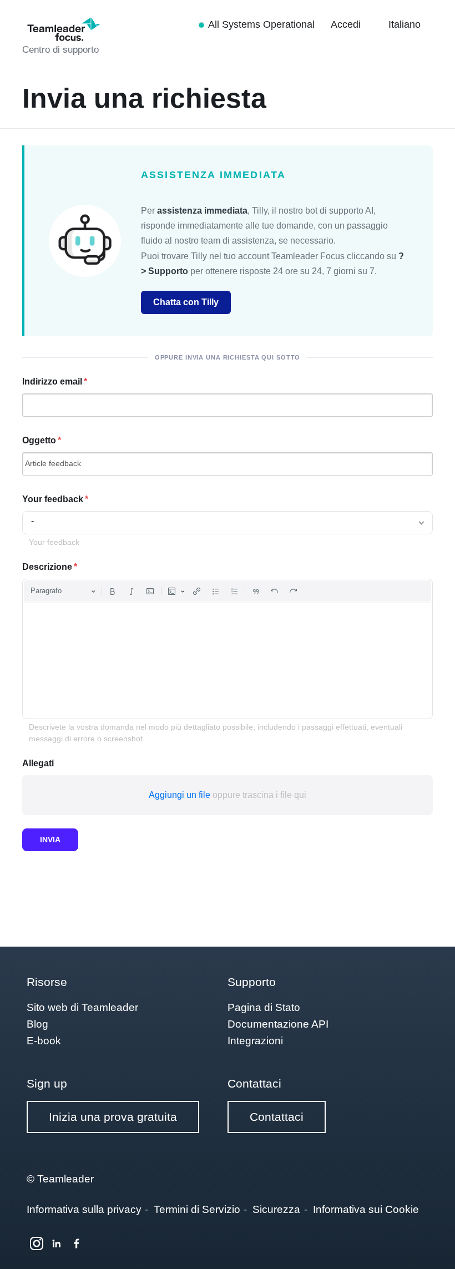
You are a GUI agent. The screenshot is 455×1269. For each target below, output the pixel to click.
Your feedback (52, 499)
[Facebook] (77, 1243)
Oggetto (39, 440)
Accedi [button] (347, 24)
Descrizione (47, 567)
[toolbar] (227, 591)
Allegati (38, 763)
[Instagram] (37, 1243)
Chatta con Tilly (186, 302)
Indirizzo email (52, 381)
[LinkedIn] (57, 1243)
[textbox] (227, 661)
